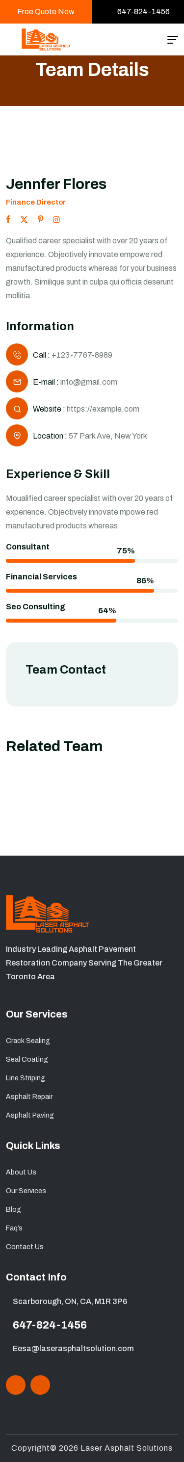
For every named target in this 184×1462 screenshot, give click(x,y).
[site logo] (46, 39)
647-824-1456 (50, 1325)
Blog (13, 1209)
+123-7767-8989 (82, 355)
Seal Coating (27, 1059)
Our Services (26, 1191)
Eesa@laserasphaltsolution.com (73, 1348)
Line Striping (25, 1078)
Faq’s (14, 1228)
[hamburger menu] (172, 40)
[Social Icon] (16, 1385)
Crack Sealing (28, 1040)
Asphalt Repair (29, 1096)
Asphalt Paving (30, 1115)
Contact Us (25, 1247)
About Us (21, 1172)
